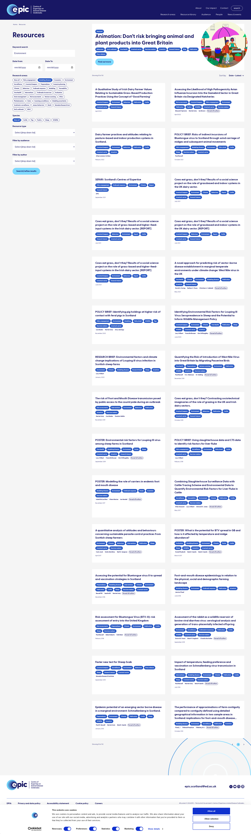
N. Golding (199, 375)
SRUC (29, 109)
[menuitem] (237, 8)
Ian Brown (202, 111)
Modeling (52, 88)
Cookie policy (82, 803)
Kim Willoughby (203, 333)
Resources (22, 24)
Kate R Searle (199, 683)
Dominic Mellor (120, 416)
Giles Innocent (179, 506)
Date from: (18, 61)
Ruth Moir (120, 635)
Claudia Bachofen (206, 638)
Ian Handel (123, 499)
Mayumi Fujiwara (181, 111)
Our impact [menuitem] (211, 8)
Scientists (162, 49)
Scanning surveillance (41, 101)
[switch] (93, 829)
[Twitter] (231, 786)
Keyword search (20, 47)
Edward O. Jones (202, 506)
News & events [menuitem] (234, 15)
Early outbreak (19, 109)
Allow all (211, 811)
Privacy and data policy (29, 803)
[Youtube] (234, 786)
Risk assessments (35, 97)
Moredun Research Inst (62, 105)
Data (29, 101)
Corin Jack (99, 552)
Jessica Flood (179, 592)
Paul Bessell (179, 156)
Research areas (20, 76)
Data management (20, 97)
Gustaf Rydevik (180, 552)
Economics (57, 80)
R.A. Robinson (189, 375)
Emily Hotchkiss (110, 552)
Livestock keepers (31, 84)
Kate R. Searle (191, 552)
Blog (184, 49)
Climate (16, 88)
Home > (15, 24)
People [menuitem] (219, 15)
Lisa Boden (99, 329)
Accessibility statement (58, 803)
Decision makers (150, 49)
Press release (101, 54)
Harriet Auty (193, 111)
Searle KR (107, 593)
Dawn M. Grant (180, 638)
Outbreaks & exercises (44, 92)
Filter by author (20, 155)
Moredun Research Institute (105, 676)
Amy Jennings (119, 329)
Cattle (25, 120)
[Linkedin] (242, 786)
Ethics (61, 97)
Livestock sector (136, 49)
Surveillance (18, 84)
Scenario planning (59, 84)
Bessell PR (99, 593)
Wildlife (55, 120)
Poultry (39, 120)
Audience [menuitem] (206, 15)
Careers (98, 803)
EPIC (97, 194)
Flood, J (177, 727)
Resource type (19, 126)
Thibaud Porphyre (188, 727)
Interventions (29, 92)
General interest (174, 49)
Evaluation (58, 92)
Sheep (47, 120)
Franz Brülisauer (190, 333)
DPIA (9, 803)
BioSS (49, 105)
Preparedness (45, 84)
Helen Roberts (110, 635)
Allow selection (211, 819)
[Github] (238, 786)
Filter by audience (21, 141)
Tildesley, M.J (200, 727)
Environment (69, 80)
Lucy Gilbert (179, 333)
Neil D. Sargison (122, 552)
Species (16, 116)
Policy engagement (29, 80)
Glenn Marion (113, 499)
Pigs (32, 120)
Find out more (104, 62)
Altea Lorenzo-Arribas (103, 156)
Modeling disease (45, 80)
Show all (17, 80)
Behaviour (26, 88)
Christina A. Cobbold (206, 288)
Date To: (49, 61)
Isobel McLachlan (101, 499)
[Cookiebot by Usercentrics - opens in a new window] (34, 829)
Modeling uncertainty (59, 101)
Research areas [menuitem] (168, 15)
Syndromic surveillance (21, 105)
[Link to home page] (26, 10)
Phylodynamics (19, 101)
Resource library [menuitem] (188, 15)
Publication (193, 49)
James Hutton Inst (38, 105)
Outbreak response (39, 88)
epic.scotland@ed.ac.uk (200, 787)
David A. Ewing (180, 288)
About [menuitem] (198, 8)
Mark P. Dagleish (192, 638)
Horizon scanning (50, 97)
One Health (17, 92)
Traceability (63, 88)
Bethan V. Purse (192, 288)
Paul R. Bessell (100, 725)
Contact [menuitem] (224, 8)
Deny (211, 826)
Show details (154, 829)
